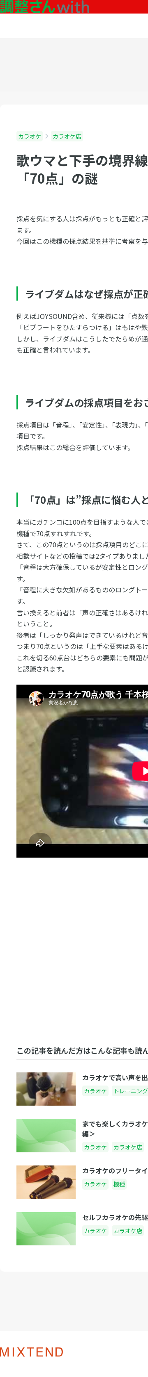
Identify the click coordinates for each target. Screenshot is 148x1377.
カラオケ (29, 136)
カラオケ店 (67, 136)
